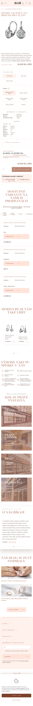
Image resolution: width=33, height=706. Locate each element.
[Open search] (6, 3)
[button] (29, 332)
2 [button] (16, 546)
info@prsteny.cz (24, 179)
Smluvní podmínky (6, 662)
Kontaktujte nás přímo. (20, 155)
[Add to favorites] (13, 342)
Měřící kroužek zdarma (26, 371)
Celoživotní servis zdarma (9, 371)
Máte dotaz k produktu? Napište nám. (9, 384)
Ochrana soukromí (24, 661)
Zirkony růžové (9, 104)
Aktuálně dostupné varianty (11, 157)
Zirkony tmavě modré (23, 99)
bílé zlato (9, 76)
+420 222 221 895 (10, 179)
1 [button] (16, 353)
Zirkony (23, 104)
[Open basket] (30, 3)
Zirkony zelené (23, 93)
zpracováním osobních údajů (20, 651)
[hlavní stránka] (17, 4)
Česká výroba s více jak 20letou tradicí (25, 384)
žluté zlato (23, 76)
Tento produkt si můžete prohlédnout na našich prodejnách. (26, 380)
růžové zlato (9, 81)
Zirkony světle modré (9, 99)
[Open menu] (2, 3)
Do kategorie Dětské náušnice (13, 9)
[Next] (29, 34)
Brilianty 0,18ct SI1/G (9, 92)
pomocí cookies (20, 688)
